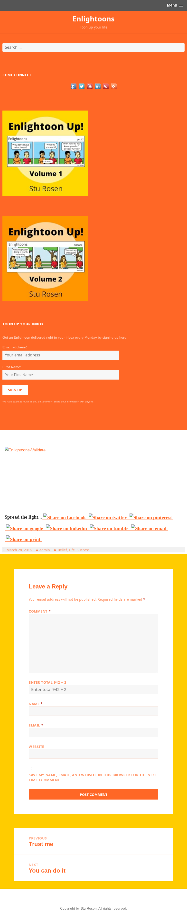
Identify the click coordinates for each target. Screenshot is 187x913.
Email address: (14, 347)
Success (83, 550)
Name (36, 703)
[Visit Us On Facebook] (73, 86)
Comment (40, 611)
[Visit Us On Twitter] (81, 86)
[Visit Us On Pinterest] (106, 86)
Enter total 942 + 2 (47, 682)
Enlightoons (93, 18)
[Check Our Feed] (114, 86)
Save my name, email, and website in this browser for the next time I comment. (93, 777)
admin (44, 550)
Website (36, 746)
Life (72, 550)
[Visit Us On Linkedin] (98, 86)
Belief (62, 550)
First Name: (11, 367)
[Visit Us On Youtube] (89, 86)
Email (36, 725)
